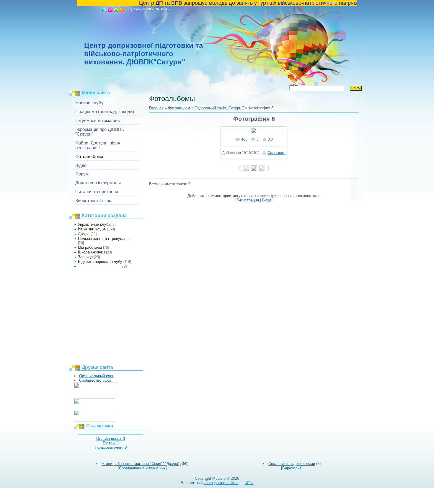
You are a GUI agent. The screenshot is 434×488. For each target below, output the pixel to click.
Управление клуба (94, 224)
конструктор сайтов (221, 483)
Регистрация (110, 9)
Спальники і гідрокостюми (291, 463)
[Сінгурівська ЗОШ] (94, 408)
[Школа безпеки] (96, 396)
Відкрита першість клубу (100, 261)
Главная (104, 9)
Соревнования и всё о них (142, 468)
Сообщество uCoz (95, 380)
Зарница (85, 257)
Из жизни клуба (92, 229)
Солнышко (276, 153)
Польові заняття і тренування (104, 238)
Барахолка (291, 468)
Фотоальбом (179, 108)
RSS (122, 9)
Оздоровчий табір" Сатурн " (99, 266)
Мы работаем (90, 247)
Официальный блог (96, 376)
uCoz (249, 483)
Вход (116, 9)
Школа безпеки (91, 252)
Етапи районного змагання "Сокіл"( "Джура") (141, 463)
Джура (83, 234)
